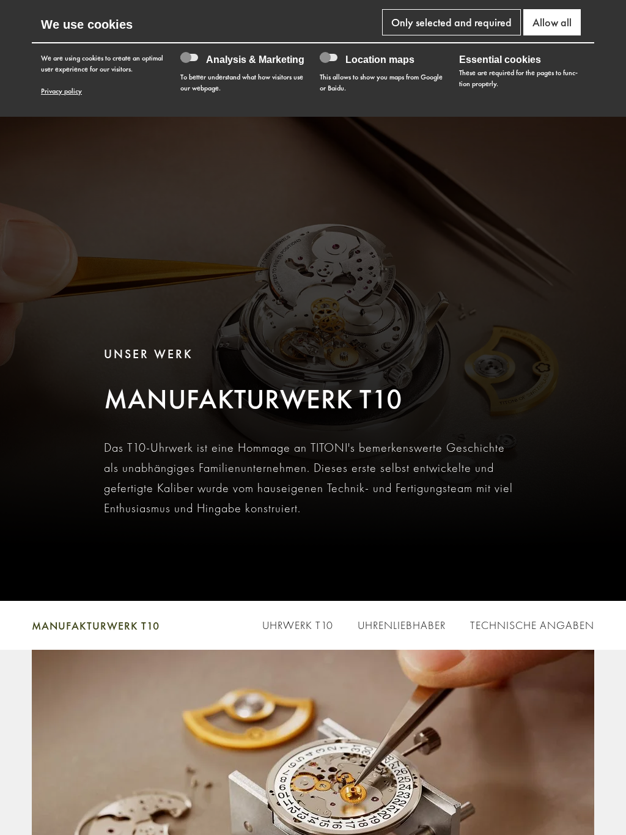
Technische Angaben (532, 625)
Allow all (552, 22)
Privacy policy (61, 91)
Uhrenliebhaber (402, 625)
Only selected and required (451, 22)
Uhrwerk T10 (297, 625)
